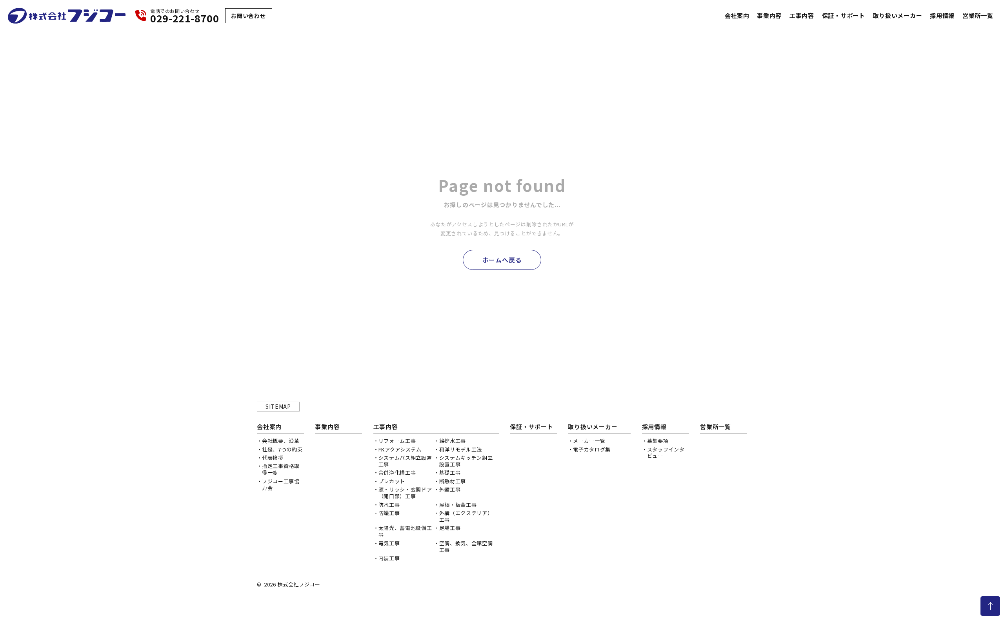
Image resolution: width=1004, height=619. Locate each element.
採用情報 (942, 15)
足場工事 (450, 528)
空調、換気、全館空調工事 (466, 546)
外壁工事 (450, 489)
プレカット (391, 481)
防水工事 (389, 504)
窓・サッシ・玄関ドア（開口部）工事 (405, 493)
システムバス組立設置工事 (405, 461)
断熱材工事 (452, 481)
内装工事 (389, 558)
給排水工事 (452, 440)
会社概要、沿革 (281, 440)
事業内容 (769, 15)
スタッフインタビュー (666, 453)
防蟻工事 (389, 513)
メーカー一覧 (589, 440)
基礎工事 (450, 472)
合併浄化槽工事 (397, 472)
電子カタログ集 (592, 449)
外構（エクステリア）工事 (466, 516)
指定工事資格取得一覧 (281, 469)
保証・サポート (843, 15)
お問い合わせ (248, 16)
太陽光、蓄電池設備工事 (405, 531)
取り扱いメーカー (897, 15)
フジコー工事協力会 (281, 484)
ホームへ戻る (502, 259)
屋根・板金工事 (458, 504)
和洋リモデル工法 (460, 449)
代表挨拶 (273, 457)
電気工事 (389, 543)
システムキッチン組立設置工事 (466, 461)
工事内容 (801, 15)
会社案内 (737, 15)
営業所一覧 (977, 15)
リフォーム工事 (397, 440)
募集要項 (658, 440)
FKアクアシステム (400, 449)
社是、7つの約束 (282, 449)
